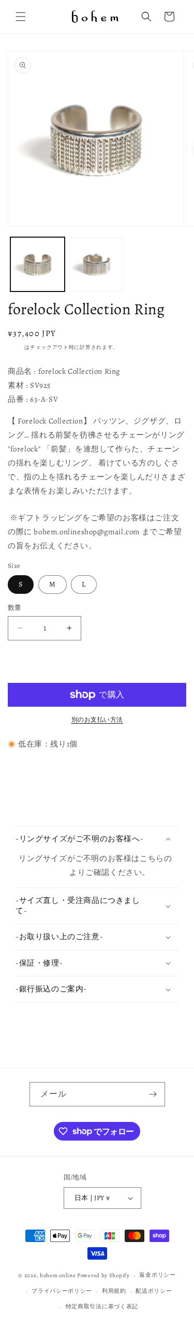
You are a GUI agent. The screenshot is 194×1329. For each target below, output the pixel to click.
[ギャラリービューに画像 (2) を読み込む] (97, 264)
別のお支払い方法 (97, 719)
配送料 (16, 347)
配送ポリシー (154, 1291)
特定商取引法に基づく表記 (102, 1306)
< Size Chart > (44, 872)
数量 (15, 607)
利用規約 (114, 1291)
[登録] (153, 1094)
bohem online (58, 1275)
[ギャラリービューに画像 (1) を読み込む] (37, 264)
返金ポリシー (157, 1275)
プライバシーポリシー (62, 1291)
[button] (20, 16)
